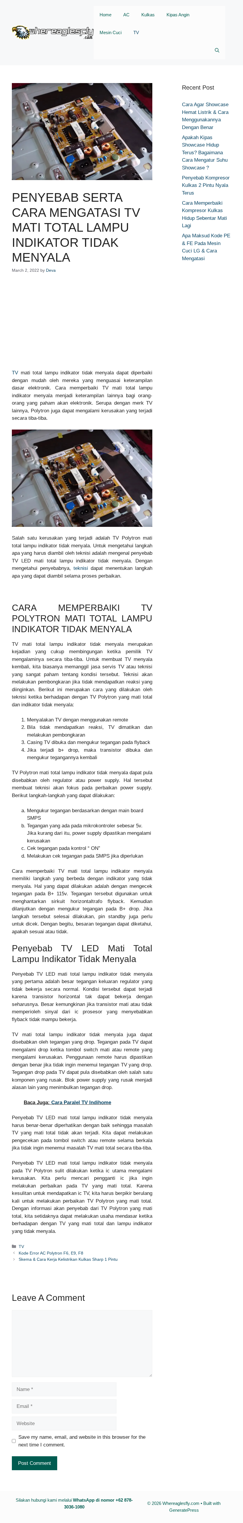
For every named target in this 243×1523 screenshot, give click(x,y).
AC (126, 14)
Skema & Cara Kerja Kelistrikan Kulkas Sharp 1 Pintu (68, 1259)
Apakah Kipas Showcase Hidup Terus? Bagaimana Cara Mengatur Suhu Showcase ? (205, 153)
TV (136, 32)
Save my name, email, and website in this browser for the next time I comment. (82, 1441)
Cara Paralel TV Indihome (81, 1102)
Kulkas (148, 14)
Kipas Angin (178, 14)
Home (105, 14)
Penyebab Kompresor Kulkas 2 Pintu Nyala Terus (206, 185)
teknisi (80, 568)
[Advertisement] (82, 325)
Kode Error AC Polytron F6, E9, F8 (51, 1253)
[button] (217, 50)
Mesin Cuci (111, 32)
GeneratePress (184, 1510)
